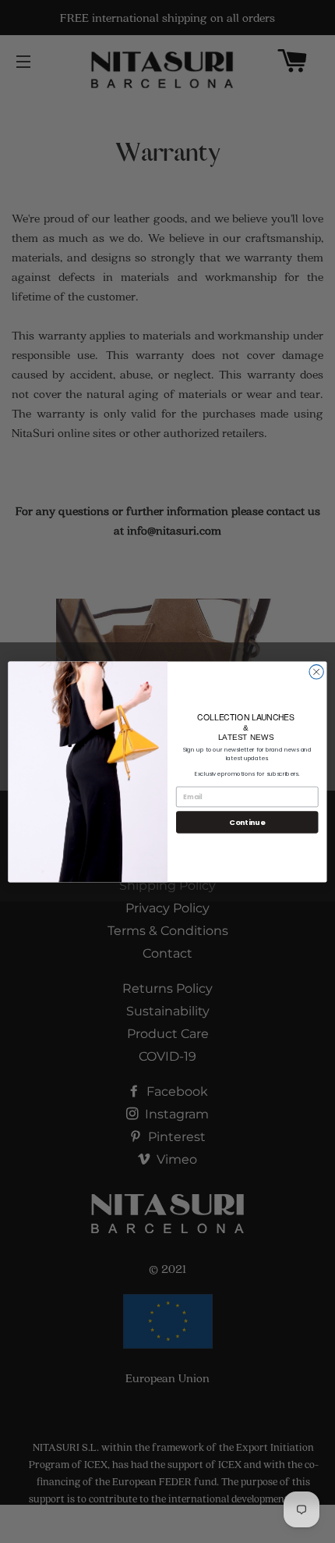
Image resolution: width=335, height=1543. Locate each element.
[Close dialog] (316, 671)
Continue (247, 821)
